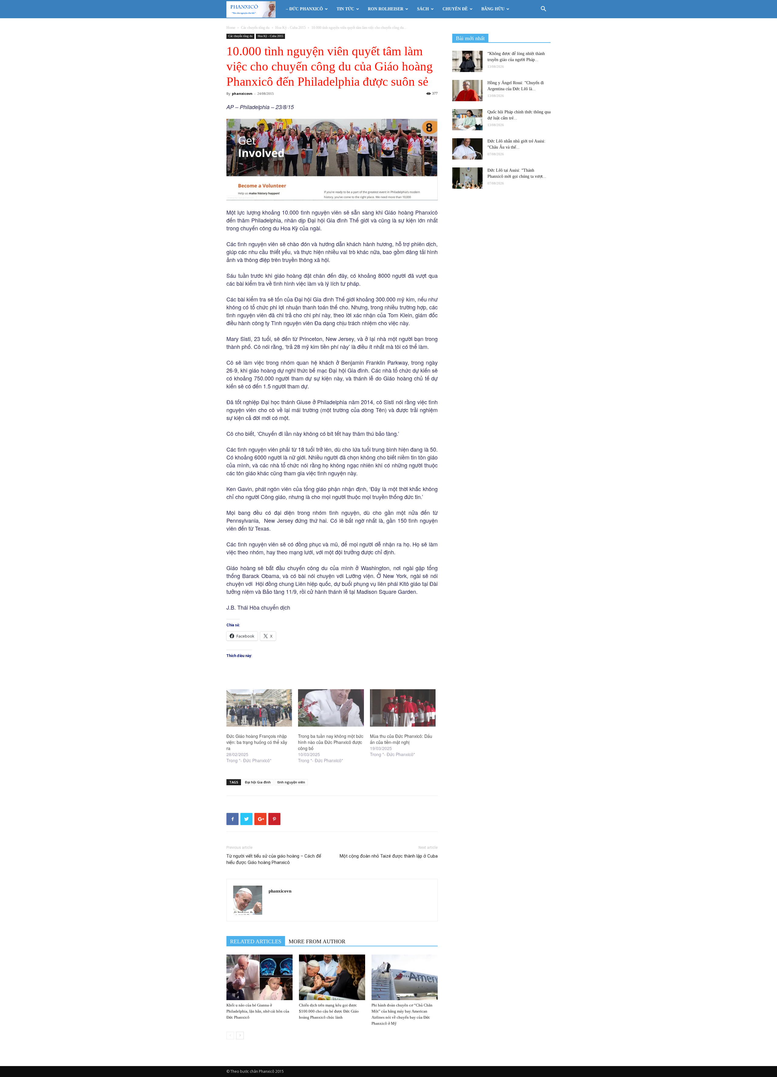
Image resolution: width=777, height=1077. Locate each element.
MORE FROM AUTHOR (317, 941)
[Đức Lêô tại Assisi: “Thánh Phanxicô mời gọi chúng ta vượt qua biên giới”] (467, 178)
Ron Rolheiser (385, 9)
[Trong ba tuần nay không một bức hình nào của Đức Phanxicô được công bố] (331, 708)
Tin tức (345, 9)
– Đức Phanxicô (304, 9)
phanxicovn (242, 93)
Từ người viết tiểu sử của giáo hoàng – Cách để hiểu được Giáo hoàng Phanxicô (273, 859)
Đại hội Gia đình (258, 782)
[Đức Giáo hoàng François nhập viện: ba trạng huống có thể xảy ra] (259, 708)
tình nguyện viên (291, 782)
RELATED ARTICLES (255, 941)
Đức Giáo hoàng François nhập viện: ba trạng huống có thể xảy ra (256, 742)
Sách (423, 9)
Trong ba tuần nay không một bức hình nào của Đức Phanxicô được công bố (330, 742)
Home (230, 28)
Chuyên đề (455, 9)
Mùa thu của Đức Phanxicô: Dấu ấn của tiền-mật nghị (401, 739)
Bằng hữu (492, 9)
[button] (543, 9)
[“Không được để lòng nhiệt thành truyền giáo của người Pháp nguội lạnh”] (467, 61)
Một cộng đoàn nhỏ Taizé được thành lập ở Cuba (389, 856)
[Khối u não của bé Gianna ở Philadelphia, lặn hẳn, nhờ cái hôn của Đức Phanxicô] (259, 977)
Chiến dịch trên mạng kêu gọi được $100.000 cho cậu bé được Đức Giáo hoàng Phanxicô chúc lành (329, 1011)
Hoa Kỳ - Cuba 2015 (290, 28)
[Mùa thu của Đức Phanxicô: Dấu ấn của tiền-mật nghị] (403, 708)
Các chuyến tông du (255, 28)
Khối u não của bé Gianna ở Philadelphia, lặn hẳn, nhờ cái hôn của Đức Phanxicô (257, 1011)
